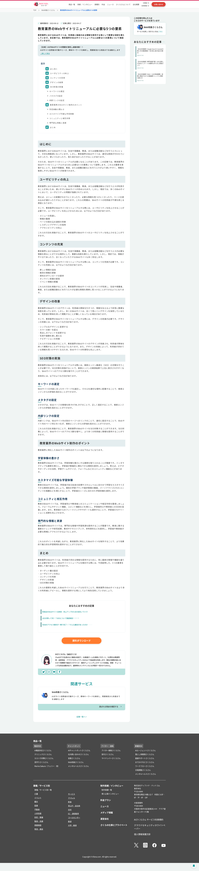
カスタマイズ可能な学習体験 (61, 114)
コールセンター (74, 817)
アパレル (71, 798)
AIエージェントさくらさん (145, 750)
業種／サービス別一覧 (43, 790)
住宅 (70, 809)
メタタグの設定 (56, 96)
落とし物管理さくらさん (144, 754)
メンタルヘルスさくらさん (78, 766)
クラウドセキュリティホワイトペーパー (149, 827)
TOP (34, 10)
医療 (36, 805)
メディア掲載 (106, 812)
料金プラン (105, 800)
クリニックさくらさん (43, 754)
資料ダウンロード (81, 640)
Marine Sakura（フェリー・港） (47, 766)
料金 (103, 4)
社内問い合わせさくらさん (78, 754)
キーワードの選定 (56, 91)
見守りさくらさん (41, 762)
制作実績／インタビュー (111, 785)
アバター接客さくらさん (111, 750)
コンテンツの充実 (57, 78)
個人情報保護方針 (142, 834)
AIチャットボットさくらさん (79, 750)
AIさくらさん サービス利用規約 (148, 819)
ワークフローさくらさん (144, 766)
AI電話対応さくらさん (42, 750)
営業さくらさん (74, 758)
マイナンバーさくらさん (111, 758)
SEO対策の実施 (56, 87)
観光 (36, 801)
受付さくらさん (108, 754)
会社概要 (136, 4)
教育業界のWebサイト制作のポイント (66, 105)
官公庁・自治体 (74, 806)
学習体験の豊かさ (56, 109)
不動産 (37, 809)
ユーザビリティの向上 (59, 73)
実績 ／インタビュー (84, 4)
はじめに (54, 69)
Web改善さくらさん (48, 10)
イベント (37, 797)
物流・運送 (38, 829)
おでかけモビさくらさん (144, 762)
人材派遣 (37, 813)
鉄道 (70, 821)
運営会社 (104, 818)
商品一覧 (72, 4)
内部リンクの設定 (56, 100)
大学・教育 (72, 825)
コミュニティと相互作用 (59, 118)
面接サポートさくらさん (144, 758)
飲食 (70, 802)
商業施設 (37, 825)
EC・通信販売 (73, 813)
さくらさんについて (123, 4)
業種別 (97, 4)
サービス (71, 794)
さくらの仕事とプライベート (113, 825)
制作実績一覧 (107, 790)
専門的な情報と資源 (57, 123)
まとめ (53, 127)
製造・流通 (38, 821)
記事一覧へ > (82, 716)
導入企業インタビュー (110, 794)
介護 (36, 794)
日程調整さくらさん (143, 770)
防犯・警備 (38, 817)
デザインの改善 (56, 82)
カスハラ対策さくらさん (43, 758)
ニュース (110, 4)
